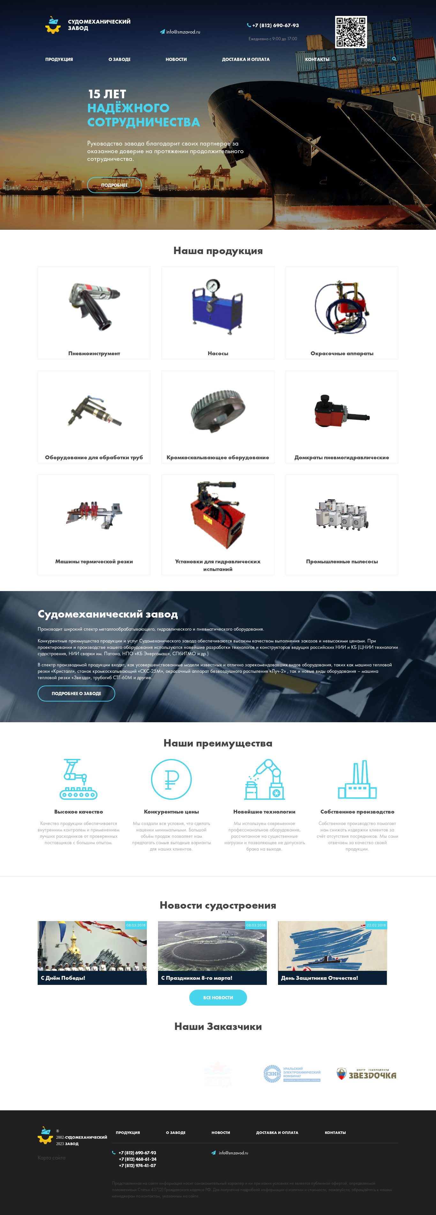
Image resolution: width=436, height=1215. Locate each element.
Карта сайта (51, 1157)
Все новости (218, 998)
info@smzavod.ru (182, 32)
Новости (176, 59)
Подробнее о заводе (76, 693)
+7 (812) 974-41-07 (137, 1165)
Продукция (59, 59)
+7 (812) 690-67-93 (275, 25)
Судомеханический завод (78, 1137)
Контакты (317, 59)
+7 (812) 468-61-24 (137, 1159)
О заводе (120, 59)
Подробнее (114, 185)
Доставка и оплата (246, 59)
